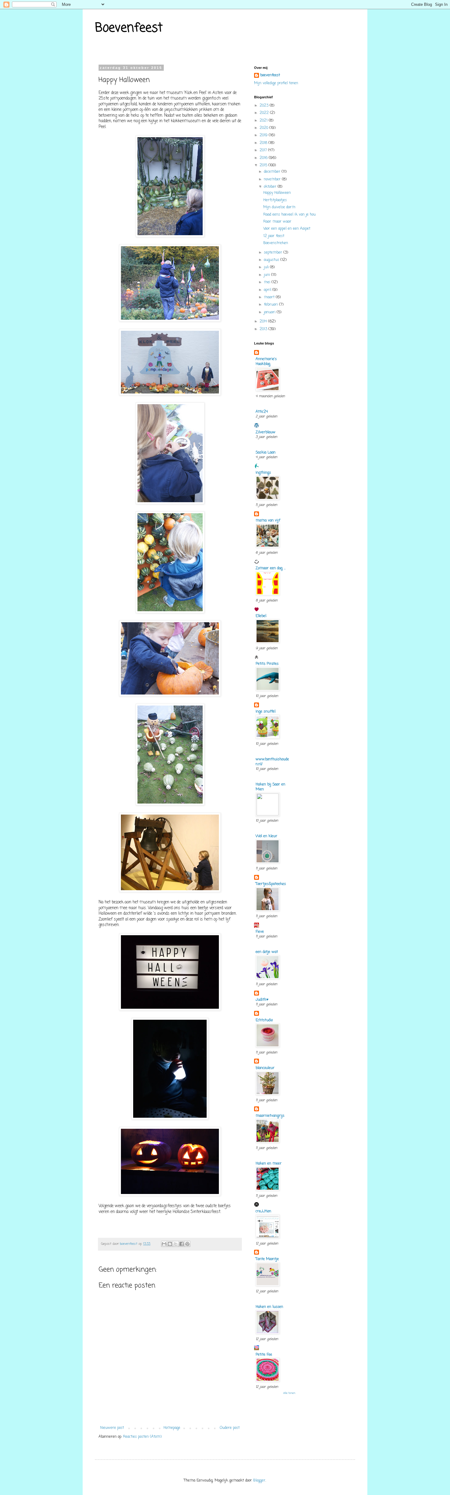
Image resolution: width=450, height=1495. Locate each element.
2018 (264, 143)
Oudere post (230, 1428)
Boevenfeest (129, 28)
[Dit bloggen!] (170, 1244)
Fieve (260, 932)
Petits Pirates (267, 664)
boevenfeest (270, 75)
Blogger (259, 1480)
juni (267, 275)
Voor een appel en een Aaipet (286, 229)
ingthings (263, 473)
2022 (265, 113)
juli (267, 267)
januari (270, 312)
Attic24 (262, 412)
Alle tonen (289, 1393)
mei (268, 282)
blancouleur (265, 1068)
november (273, 179)
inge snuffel (266, 711)
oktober (271, 187)
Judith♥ (262, 1000)
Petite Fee (264, 1355)
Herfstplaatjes (275, 200)
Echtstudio (264, 1020)
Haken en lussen (269, 1307)
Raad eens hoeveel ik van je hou (289, 214)
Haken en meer (269, 1163)
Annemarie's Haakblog (266, 361)
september (273, 252)
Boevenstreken (275, 243)
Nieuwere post (112, 1428)
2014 (264, 321)
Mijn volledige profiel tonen (276, 83)
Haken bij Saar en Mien (270, 787)
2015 (264, 165)
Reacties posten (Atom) (142, 1437)
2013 (264, 329)
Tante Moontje (267, 1259)
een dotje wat (267, 952)
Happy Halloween (277, 193)
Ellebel (261, 616)
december (273, 172)
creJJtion (263, 1211)
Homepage (171, 1428)
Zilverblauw (266, 432)
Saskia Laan (266, 452)
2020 (264, 128)
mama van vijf (268, 520)
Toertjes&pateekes (271, 884)
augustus (272, 260)
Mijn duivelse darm (279, 207)
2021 (264, 120)
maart (270, 297)
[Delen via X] (176, 1244)
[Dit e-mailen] (164, 1244)
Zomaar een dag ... (271, 568)
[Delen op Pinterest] (187, 1244)
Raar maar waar (277, 221)
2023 (265, 105)
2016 (264, 158)
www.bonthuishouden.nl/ (272, 762)
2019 (264, 135)
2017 (264, 150)
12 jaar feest (273, 236)
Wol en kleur (266, 836)
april (268, 290)
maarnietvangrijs (270, 1116)
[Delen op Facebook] (181, 1244)
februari (271, 304)
